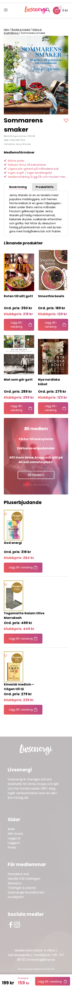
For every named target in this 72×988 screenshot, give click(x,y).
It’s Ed (50, 969)
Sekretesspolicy (20, 955)
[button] (66, 120)
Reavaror (15, 883)
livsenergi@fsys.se (41, 959)
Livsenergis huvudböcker (26, 892)
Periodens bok (18, 874)
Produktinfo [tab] (45, 187)
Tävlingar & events (22, 888)
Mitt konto (15, 833)
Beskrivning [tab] (18, 187)
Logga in (14, 843)
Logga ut (14, 838)
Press (12, 847)
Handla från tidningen (24, 878)
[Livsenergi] (36, 12)
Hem (6, 29)
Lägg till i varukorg (50, 981)
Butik (11, 829)
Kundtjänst (16, 897)
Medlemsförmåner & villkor (35, 950)
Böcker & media (21, 29)
